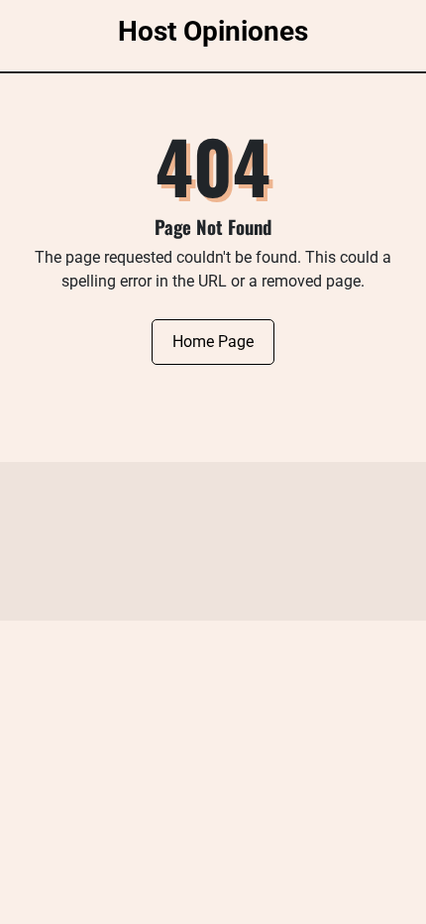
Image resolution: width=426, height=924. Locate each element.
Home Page (213, 341)
